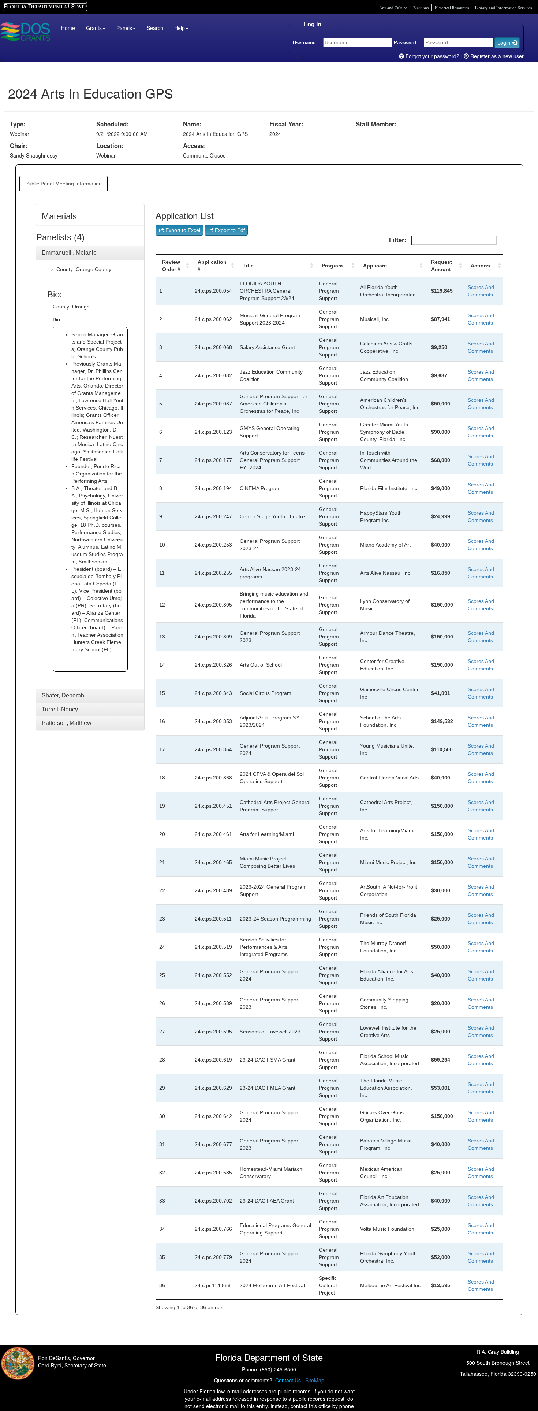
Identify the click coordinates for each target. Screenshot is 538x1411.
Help (179, 28)
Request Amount (441, 265)
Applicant (375, 266)
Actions (480, 266)
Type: (18, 123)
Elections (421, 7)
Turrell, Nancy (60, 709)
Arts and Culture (393, 7)
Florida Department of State (32, 5)
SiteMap (314, 1380)
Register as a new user (496, 56)
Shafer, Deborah (63, 695)
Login (504, 43)
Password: (406, 42)
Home (68, 28)
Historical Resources (452, 7)
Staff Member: (376, 123)
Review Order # (171, 265)
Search (155, 28)
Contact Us (286, 1380)
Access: (194, 145)
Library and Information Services (503, 7)
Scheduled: (112, 123)
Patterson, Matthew (66, 723)
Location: (110, 145)
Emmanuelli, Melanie (69, 252)
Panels (124, 28)
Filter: (398, 240)
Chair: (19, 145)
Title (248, 266)
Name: (192, 123)
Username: (305, 42)
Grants (94, 28)
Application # (212, 265)
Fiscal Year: (286, 123)
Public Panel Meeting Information (63, 183)
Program (332, 266)
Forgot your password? (431, 56)
